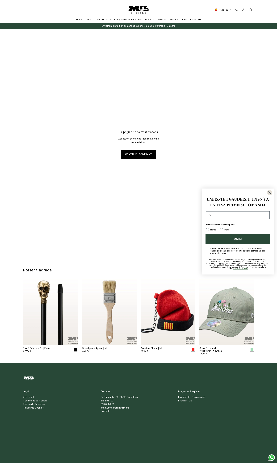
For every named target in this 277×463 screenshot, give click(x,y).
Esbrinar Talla (185, 400)
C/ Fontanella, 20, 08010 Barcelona (119, 397)
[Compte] (243, 9)
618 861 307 (107, 400)
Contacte (105, 411)
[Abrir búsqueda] (236, 9)
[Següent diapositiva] (73, 311)
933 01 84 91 (107, 404)
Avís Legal (28, 397)
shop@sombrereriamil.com (115, 407)
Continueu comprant (138, 154)
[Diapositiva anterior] (28, 311)
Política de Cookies (33, 407)
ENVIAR (238, 239)
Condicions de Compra (35, 400)
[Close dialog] (270, 192)
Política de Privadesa (34, 404)
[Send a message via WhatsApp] (271, 457)
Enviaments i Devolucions (191, 397)
